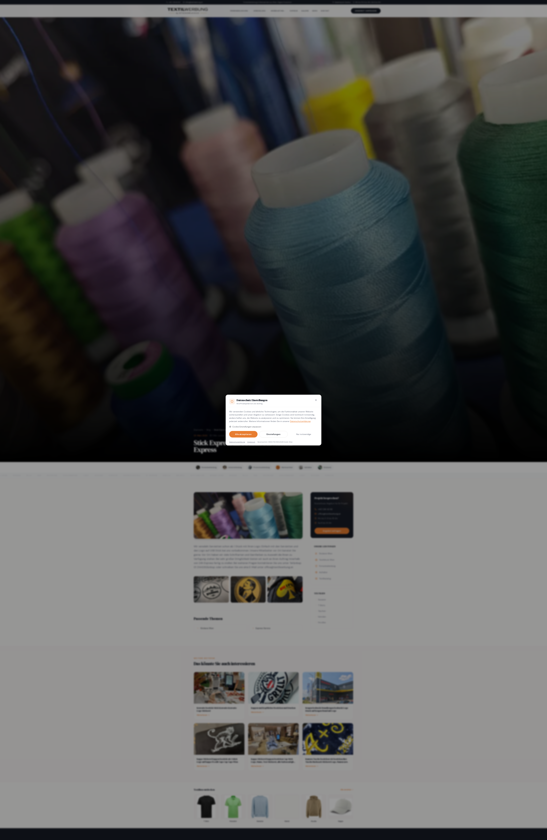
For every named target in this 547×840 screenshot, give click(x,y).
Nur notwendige (303, 434)
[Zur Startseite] (187, 11)
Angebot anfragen (366, 11)
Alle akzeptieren (243, 434)
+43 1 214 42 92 (174, 2)
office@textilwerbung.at (194, 2)
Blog (209, 430)
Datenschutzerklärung (300, 421)
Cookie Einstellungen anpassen (246, 426)
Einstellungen (273, 434)
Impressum (251, 442)
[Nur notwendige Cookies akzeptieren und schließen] (316, 400)
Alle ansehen (345, 789)
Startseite (198, 430)
